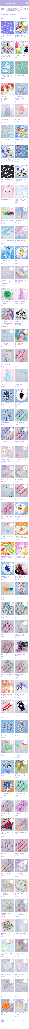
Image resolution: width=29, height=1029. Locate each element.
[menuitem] (14, 18)
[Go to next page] (27, 1020)
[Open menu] (2, 9)
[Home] (14, 9)
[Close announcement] (27, 3)
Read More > (20, 4)
